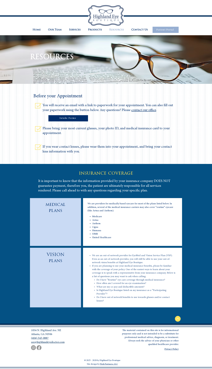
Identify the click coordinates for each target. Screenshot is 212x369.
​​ (144, 110)
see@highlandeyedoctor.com (48, 342)
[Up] (178, 319)
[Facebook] (39, 347)
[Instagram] (33, 347)
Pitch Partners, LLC (109, 364)
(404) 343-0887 (40, 338)
